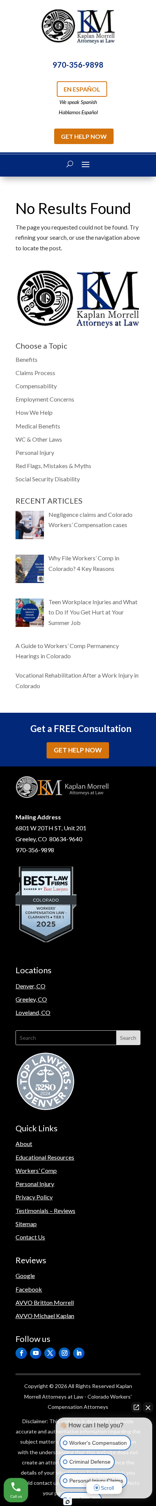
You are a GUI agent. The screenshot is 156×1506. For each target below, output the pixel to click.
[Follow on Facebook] (21, 1353)
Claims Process (35, 372)
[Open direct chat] (136, 1407)
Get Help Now (84, 136)
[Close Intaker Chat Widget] (148, 1407)
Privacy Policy (34, 1196)
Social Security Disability (48, 478)
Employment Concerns (45, 399)
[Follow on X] (50, 1353)
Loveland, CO (33, 1012)
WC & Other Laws (39, 439)
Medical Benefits (38, 426)
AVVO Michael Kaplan (45, 1315)
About (24, 1143)
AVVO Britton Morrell (45, 1302)
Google (25, 1275)
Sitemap (26, 1223)
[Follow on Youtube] (35, 1353)
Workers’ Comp (36, 1170)
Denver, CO (30, 986)
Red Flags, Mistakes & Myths (53, 465)
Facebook (29, 1289)
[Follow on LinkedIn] (78, 1353)
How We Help (34, 412)
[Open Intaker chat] (67, 1501)
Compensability (36, 385)
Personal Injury (35, 452)
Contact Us (30, 1237)
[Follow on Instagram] (64, 1353)
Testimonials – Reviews (45, 1210)
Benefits (26, 359)
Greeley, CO (31, 999)
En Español (82, 89)
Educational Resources (45, 1157)
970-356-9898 (78, 64)
